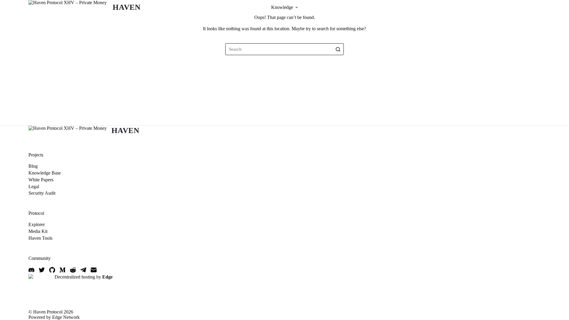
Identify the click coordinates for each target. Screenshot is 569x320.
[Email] (94, 270)
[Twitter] (42, 270)
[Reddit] (73, 270)
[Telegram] (83, 270)
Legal (33, 186)
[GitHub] (52, 270)
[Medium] (62, 270)
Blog (33, 166)
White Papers (40, 179)
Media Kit (37, 231)
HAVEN (127, 7)
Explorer (36, 224)
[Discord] (31, 270)
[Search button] (338, 49)
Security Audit (41, 193)
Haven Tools (40, 238)
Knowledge (282, 7)
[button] (296, 7)
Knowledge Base (44, 172)
